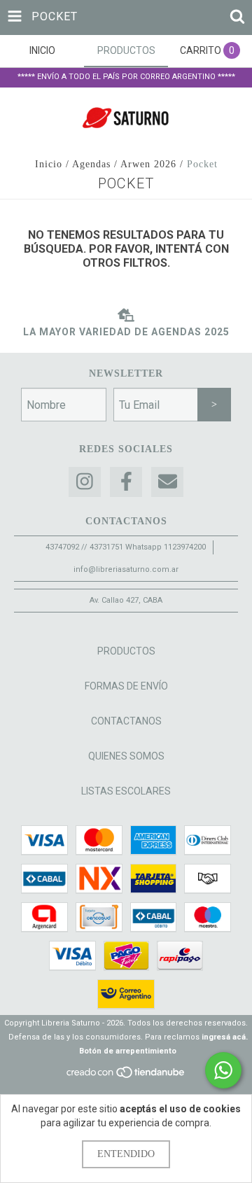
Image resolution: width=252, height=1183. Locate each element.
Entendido (126, 1154)
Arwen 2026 (148, 164)
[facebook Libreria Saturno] (126, 482)
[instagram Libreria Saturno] (85, 482)
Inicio (48, 164)
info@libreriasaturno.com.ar (126, 569)
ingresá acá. (225, 1037)
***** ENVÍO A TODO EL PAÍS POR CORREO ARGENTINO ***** (126, 76)
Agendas (91, 164)
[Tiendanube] (126, 1076)
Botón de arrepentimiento (127, 1051)
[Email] (167, 482)
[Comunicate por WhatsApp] (223, 1070)
